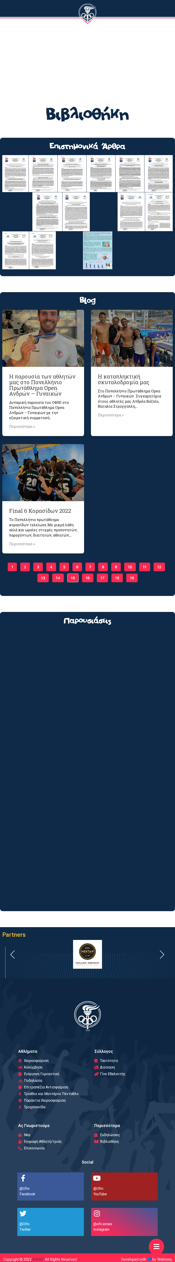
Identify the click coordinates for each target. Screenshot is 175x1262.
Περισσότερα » (22, 426)
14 (58, 577)
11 (145, 566)
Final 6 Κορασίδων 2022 (40, 510)
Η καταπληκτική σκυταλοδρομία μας (123, 379)
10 (130, 566)
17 (102, 577)
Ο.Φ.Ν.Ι (38, 1259)
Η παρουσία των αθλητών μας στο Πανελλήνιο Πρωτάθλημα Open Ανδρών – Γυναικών (42, 385)
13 (43, 577)
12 (159, 566)
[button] (156, 1247)
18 (117, 577)
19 (132, 577)
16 (87, 577)
